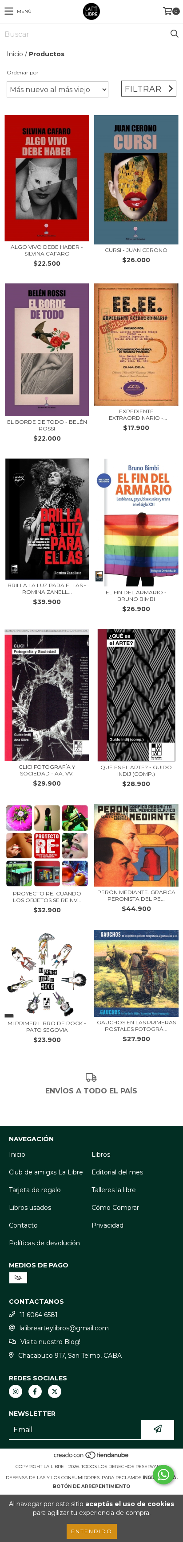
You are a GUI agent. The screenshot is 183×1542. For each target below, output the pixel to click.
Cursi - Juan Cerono (136, 250)
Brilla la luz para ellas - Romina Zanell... (47, 588)
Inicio (15, 54)
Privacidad (107, 1225)
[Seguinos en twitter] (54, 1391)
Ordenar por (23, 72)
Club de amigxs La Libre (46, 1172)
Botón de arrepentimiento (91, 1486)
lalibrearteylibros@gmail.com (64, 1328)
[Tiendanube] (92, 1458)
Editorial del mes (117, 1172)
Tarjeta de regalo (35, 1190)
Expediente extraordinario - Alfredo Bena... (136, 414)
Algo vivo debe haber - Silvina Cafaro (47, 250)
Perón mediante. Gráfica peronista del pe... (136, 895)
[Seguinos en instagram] (15, 1391)
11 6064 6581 (39, 1315)
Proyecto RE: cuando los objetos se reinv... (47, 896)
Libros (101, 1154)
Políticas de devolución (44, 1243)
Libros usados (30, 1208)
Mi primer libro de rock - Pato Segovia (47, 1026)
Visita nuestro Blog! (50, 1342)
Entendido (91, 1531)
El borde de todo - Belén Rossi (47, 425)
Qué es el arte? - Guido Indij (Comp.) (136, 770)
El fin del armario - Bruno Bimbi (136, 595)
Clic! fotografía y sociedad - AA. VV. (47, 770)
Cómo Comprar (115, 1208)
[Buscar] (174, 34)
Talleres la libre (114, 1190)
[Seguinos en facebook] (35, 1391)
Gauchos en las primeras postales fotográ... (136, 1025)
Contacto (23, 1225)
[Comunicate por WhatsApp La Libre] (163, 1474)
